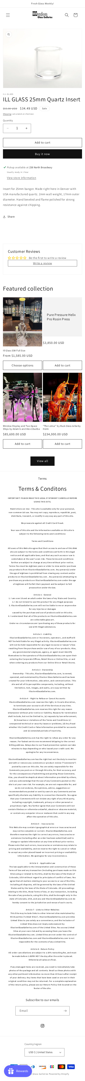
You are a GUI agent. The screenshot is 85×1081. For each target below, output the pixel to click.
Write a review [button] (42, 263)
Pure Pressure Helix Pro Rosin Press (61, 317)
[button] (8, 15)
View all (42, 461)
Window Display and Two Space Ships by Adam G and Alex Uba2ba (21, 427)
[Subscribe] (65, 1010)
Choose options (22, 365)
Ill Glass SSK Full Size (14, 350)
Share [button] (11, 216)
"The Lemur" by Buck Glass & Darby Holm (62, 427)
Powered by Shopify (59, 1073)
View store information (21, 178)
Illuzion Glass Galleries (36, 1073)
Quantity (8, 120)
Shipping (7, 114)
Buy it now (42, 154)
